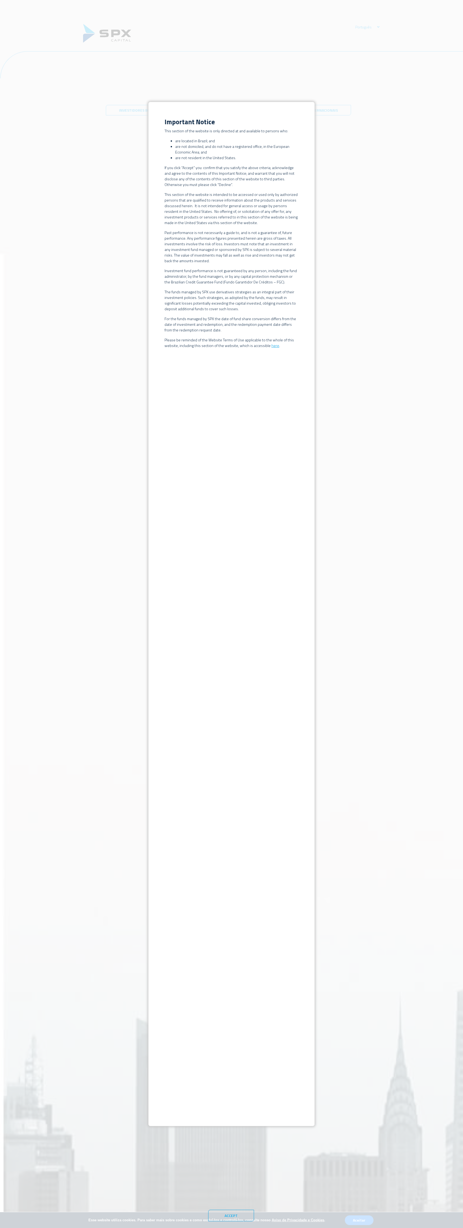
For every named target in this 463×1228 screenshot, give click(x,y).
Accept (231, 1215)
